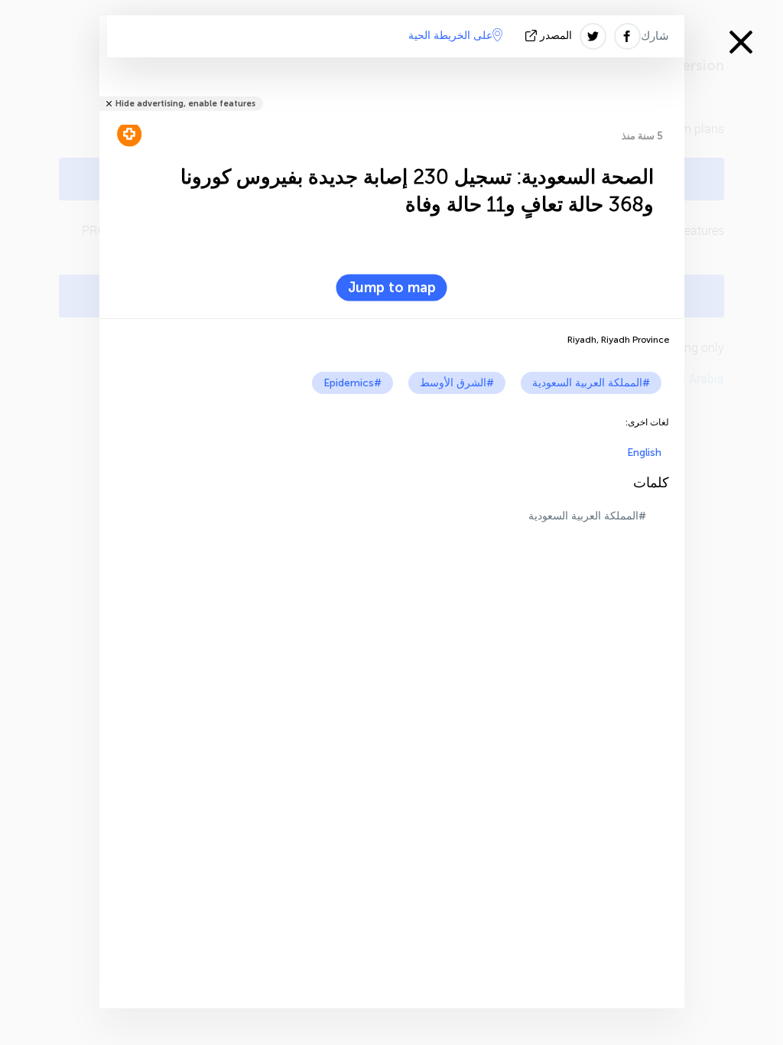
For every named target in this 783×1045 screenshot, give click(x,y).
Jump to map (392, 287)
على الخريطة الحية (450, 35)
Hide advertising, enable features (185, 104)
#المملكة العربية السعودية (591, 382)
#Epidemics (352, 382)
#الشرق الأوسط (457, 382)
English (644, 452)
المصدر (556, 35)
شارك (655, 36)
